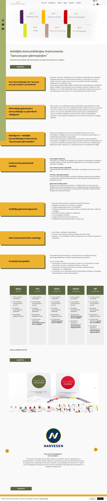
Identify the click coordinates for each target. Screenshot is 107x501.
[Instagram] (3, 20)
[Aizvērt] (105, 499)
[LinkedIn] (3, 28)
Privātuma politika (44, 498)
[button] (94, 4)
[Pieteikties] (97, 4)
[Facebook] (3, 24)
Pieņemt (100, 498)
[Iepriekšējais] (7, 451)
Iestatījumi (92, 498)
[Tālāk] (104, 22)
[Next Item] (95, 388)
